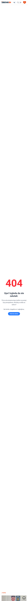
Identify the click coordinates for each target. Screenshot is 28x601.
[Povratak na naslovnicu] (7, 2)
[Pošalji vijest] (20, 2)
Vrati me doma (14, 313)
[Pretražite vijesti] (18, 2)
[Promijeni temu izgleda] (14, 2)
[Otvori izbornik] (24, 2)
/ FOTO (4, 593)
